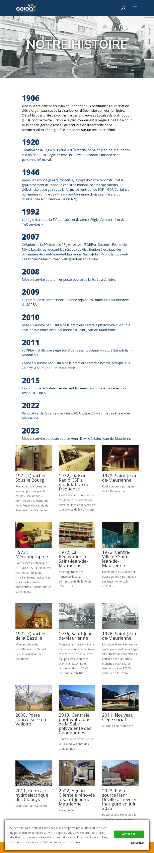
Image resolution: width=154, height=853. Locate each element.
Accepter (129, 834)
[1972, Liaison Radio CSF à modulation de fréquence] (77, 470)
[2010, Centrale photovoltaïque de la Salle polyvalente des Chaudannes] (77, 709)
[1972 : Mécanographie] (33, 547)
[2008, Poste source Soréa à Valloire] (33, 709)
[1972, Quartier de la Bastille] (33, 628)
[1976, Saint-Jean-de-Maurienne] (77, 628)
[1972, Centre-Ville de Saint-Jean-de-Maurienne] (120, 547)
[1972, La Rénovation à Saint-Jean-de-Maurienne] (77, 547)
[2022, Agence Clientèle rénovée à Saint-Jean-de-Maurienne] (77, 785)
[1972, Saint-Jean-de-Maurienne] (120, 470)
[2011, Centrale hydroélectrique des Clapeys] (33, 785)
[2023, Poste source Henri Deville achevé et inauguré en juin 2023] (120, 785)
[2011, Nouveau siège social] (120, 709)
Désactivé (137, 843)
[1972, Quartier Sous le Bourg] (33, 470)
